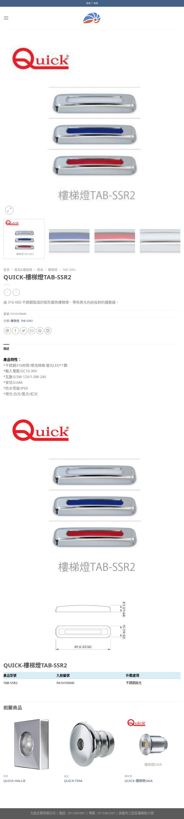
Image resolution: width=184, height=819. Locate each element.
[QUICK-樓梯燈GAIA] (153, 744)
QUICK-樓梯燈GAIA (139, 781)
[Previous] (13, 127)
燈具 (40, 269)
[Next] (171, 127)
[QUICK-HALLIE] (31, 744)
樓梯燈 (52, 269)
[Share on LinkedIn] (48, 330)
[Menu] (6, 17)
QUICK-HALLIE (14, 781)
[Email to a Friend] (31, 330)
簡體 (96, 3)
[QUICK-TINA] (92, 744)
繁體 (88, 3)
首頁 (6, 269)
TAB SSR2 (69, 269)
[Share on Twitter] (23, 330)
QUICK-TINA (73, 781)
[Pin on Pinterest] (40, 330)
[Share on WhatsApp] (7, 330)
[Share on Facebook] (15, 330)
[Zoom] (9, 210)
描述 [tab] (6, 348)
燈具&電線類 (23, 269)
